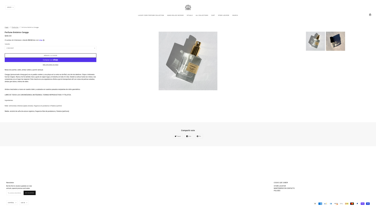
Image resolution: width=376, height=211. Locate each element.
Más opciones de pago (50, 64)
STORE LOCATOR (280, 186)
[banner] (188, 7)
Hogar (7, 27)
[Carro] (370, 14)
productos (15, 27)
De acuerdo (29, 193)
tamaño (7, 44)
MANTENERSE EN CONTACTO (284, 188)
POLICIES (277, 191)
